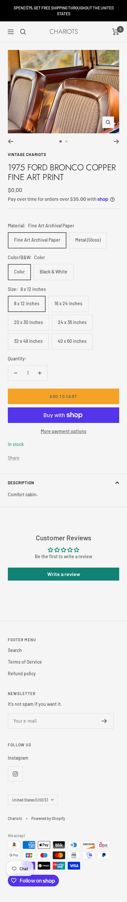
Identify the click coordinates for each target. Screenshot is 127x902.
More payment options (63, 431)
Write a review (63, 574)
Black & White (53, 271)
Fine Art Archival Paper (37, 240)
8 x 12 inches (26, 303)
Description (21, 482)
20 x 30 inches (28, 322)
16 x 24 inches (68, 303)
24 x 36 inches (72, 322)
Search (15, 650)
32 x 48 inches (28, 341)
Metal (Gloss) (88, 240)
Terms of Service (25, 662)
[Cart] (115, 32)
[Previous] (10, 141)
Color (19, 271)
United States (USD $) (30, 800)
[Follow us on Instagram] (15, 773)
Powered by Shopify (48, 818)
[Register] (104, 721)
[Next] (116, 141)
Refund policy (22, 673)
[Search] (23, 32)
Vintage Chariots (27, 154)
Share (14, 458)
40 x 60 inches (72, 341)
